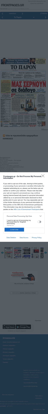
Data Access (24, 237)
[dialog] (24, 207)
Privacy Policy (37, 237)
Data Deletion (11, 237)
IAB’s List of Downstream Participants (27, 209)
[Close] (44, 176)
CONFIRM (14, 230)
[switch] (39, 222)
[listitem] (24, 216)
